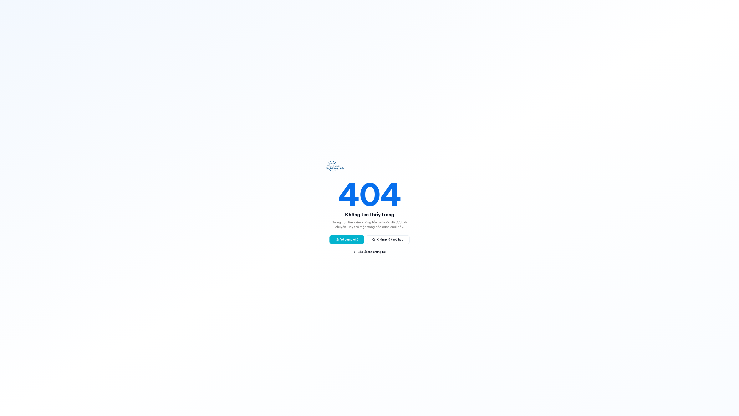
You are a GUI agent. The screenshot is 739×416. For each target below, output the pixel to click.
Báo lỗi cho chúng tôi (372, 252)
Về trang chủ (349, 239)
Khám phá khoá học (390, 239)
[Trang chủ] (369, 166)
